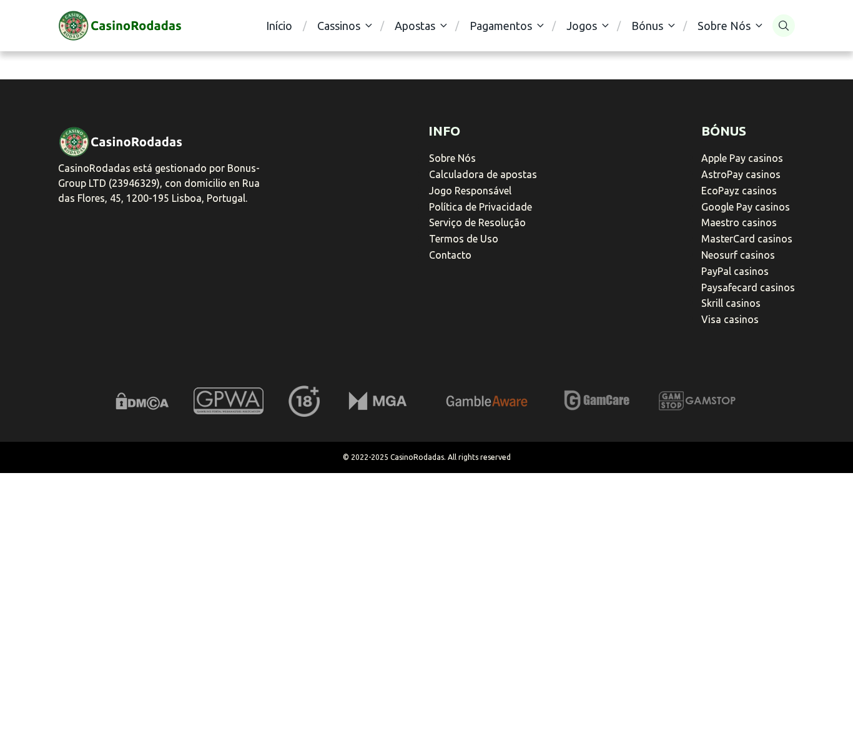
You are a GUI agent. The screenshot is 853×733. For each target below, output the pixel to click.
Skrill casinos (731, 303)
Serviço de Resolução (477, 222)
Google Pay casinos (745, 206)
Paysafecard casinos (748, 287)
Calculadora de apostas (483, 174)
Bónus (647, 25)
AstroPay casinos (741, 174)
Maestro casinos (739, 222)
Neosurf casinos (738, 255)
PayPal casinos (735, 271)
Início (279, 25)
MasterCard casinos (746, 238)
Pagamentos (501, 25)
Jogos (581, 25)
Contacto (450, 255)
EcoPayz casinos (739, 190)
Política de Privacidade (480, 206)
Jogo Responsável (470, 190)
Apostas (415, 25)
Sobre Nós (724, 25)
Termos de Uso (463, 238)
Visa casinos (730, 319)
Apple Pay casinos (742, 158)
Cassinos (338, 25)
